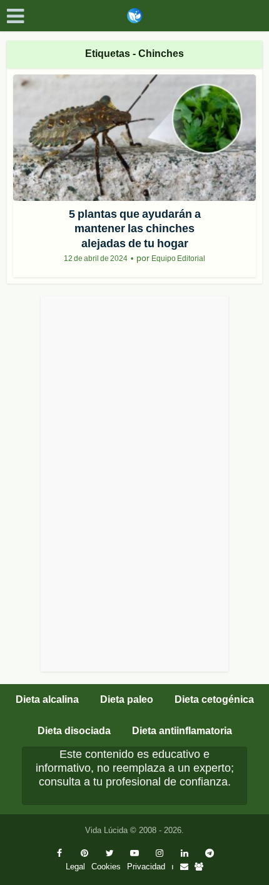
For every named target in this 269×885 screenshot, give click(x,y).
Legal (75, 866)
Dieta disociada (74, 730)
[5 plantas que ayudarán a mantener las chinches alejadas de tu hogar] (134, 137)
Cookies (106, 866)
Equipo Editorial (178, 258)
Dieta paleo (126, 699)
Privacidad (146, 866)
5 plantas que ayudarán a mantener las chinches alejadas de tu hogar (135, 229)
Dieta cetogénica (214, 699)
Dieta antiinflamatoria (182, 730)
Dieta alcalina (47, 699)
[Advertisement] (134, 484)
